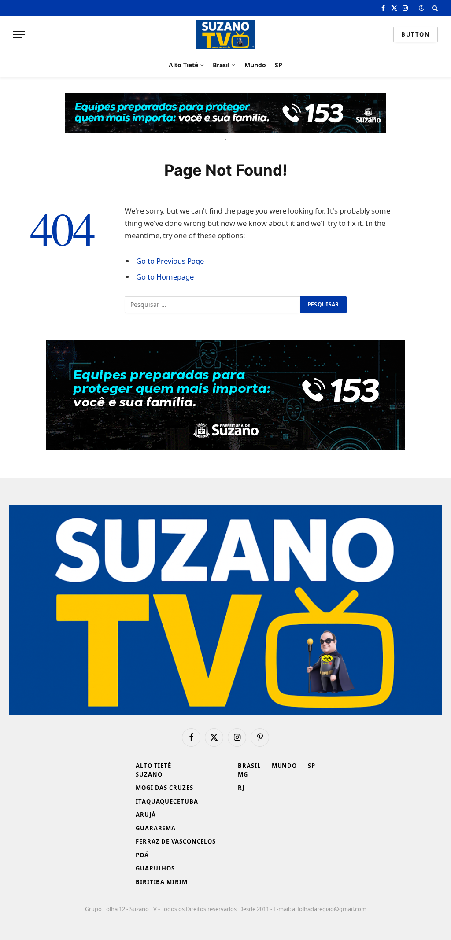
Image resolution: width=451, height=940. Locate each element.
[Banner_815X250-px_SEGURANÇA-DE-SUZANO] (225, 395)
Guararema (156, 828)
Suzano (149, 774)
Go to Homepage (165, 277)
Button (415, 34)
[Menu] (19, 34)
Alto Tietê (183, 65)
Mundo (255, 65)
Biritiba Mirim (162, 882)
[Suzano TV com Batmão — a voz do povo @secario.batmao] (225, 34)
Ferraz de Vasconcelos (176, 841)
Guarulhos (155, 868)
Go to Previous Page (170, 261)
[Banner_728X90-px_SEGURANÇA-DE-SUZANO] (225, 113)
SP (278, 65)
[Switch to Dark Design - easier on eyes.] (421, 8)
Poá (142, 855)
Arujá (146, 814)
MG (243, 774)
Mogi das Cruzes (164, 788)
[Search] (434, 8)
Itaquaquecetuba (167, 801)
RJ (241, 788)
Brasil (221, 65)
